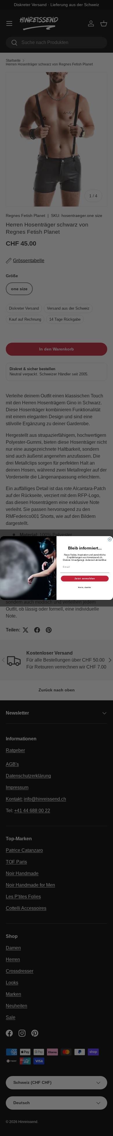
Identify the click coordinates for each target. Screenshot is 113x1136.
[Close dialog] (110, 539)
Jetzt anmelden (84, 578)
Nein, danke (84, 587)
